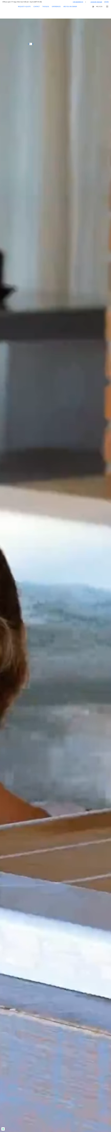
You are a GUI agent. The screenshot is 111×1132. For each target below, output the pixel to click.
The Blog (45, 6)
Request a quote (24, 6)
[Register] (93, 6)
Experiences (56, 6)
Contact (36, 6)
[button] (107, 6)
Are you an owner (70, 6)
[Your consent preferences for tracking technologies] (3, 1129)
